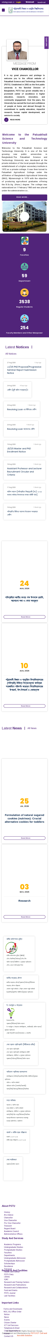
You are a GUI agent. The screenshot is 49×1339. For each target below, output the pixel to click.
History (7, 1212)
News (6, 1317)
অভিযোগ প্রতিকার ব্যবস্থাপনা (17, 1071)
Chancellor (8, 1218)
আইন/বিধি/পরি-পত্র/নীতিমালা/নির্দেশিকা (18, 1114)
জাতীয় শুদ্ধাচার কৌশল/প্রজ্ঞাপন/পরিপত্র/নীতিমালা (21, 982)
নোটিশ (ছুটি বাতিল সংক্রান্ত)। (17, 389)
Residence (8, 1266)
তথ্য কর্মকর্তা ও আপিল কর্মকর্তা (15, 1108)
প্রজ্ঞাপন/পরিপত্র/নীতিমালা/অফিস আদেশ (18, 1058)
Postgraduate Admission (14, 1261)
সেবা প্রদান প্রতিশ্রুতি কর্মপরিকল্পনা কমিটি (18, 1052)
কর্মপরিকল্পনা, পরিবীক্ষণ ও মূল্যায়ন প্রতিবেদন (18, 1055)
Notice (7, 1314)
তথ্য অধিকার (11, 1100)
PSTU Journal (9, 1293)
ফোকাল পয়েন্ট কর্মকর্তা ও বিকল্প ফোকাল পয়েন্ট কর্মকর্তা (21, 989)
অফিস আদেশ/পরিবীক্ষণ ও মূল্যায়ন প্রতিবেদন (19, 962)
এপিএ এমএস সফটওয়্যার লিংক (15, 965)
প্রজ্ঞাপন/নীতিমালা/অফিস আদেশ (15, 1023)
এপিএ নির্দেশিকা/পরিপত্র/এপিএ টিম (16, 958)
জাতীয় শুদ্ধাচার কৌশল (14, 977)
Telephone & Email (11, 1328)
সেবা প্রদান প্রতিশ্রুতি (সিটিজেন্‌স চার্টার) (21, 1044)
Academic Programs (12, 1244)
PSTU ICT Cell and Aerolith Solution (32, 1334)
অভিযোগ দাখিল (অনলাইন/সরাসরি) (16, 1085)
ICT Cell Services (11, 1325)
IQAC (6, 1279)
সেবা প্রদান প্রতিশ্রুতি (13, 1049)
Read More (25, 617)
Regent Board (9, 1228)
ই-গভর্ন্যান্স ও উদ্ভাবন (14, 1005)
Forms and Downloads (13, 1309)
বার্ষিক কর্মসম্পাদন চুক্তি (14, 938)
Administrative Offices (13, 1234)
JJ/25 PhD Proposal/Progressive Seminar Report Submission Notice (24, 369)
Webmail (30, 2)
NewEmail (41, 2)
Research (24, 900)
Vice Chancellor (10, 1220)
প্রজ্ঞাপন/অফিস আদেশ (13, 1164)
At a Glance (8, 1215)
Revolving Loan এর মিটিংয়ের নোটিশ (21, 409)
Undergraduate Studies (13, 1247)
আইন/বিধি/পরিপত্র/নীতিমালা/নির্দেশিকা (18, 1089)
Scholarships (9, 1263)
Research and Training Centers (16, 1282)
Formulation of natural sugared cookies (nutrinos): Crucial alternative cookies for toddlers (24, 818)
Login (18, 2)
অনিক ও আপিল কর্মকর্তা (13, 1082)
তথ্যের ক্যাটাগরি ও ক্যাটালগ (14, 1121)
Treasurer (8, 1226)
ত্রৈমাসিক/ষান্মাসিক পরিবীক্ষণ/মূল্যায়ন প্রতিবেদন (20, 992)
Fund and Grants (10, 1290)
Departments (9, 1255)
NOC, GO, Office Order (12, 1312)
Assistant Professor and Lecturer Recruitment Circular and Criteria (24, 471)
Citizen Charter (10, 1322)
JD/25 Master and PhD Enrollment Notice (19, 450)
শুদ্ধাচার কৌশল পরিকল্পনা (13, 985)
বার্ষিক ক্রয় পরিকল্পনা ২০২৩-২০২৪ (16, 1140)
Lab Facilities (9, 1296)
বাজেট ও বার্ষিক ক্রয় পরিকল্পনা (17, 1132)
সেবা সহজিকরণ (12, 1159)
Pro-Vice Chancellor (12, 1223)
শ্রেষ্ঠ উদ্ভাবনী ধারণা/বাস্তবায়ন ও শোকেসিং (19, 1033)
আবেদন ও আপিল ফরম (13, 1105)
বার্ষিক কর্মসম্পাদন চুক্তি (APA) (15, 955)
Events (7, 1320)
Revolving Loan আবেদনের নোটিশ (21, 428)
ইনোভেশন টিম (10, 1020)
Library (7, 1277)
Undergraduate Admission (15, 1258)
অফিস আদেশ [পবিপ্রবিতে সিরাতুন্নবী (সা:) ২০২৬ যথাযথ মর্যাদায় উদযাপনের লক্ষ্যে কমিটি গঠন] (24, 493)
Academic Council (11, 1231)
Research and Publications (15, 1285)
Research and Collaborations (16, 1287)
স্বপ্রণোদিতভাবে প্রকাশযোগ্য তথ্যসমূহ (17, 1117)
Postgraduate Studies (13, 1250)
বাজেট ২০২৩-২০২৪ (12, 1137)
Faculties (8, 1252)
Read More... (22, 197)
